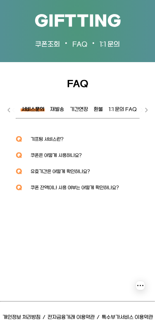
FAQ (79, 44)
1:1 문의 (110, 44)
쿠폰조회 (47, 44)
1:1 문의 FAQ (123, 109)
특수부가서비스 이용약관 (127, 317)
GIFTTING (77, 21)
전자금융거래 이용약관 (71, 317)
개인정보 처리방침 (21, 317)
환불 (98, 109)
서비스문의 (32, 109)
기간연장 (79, 109)
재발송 (57, 109)
